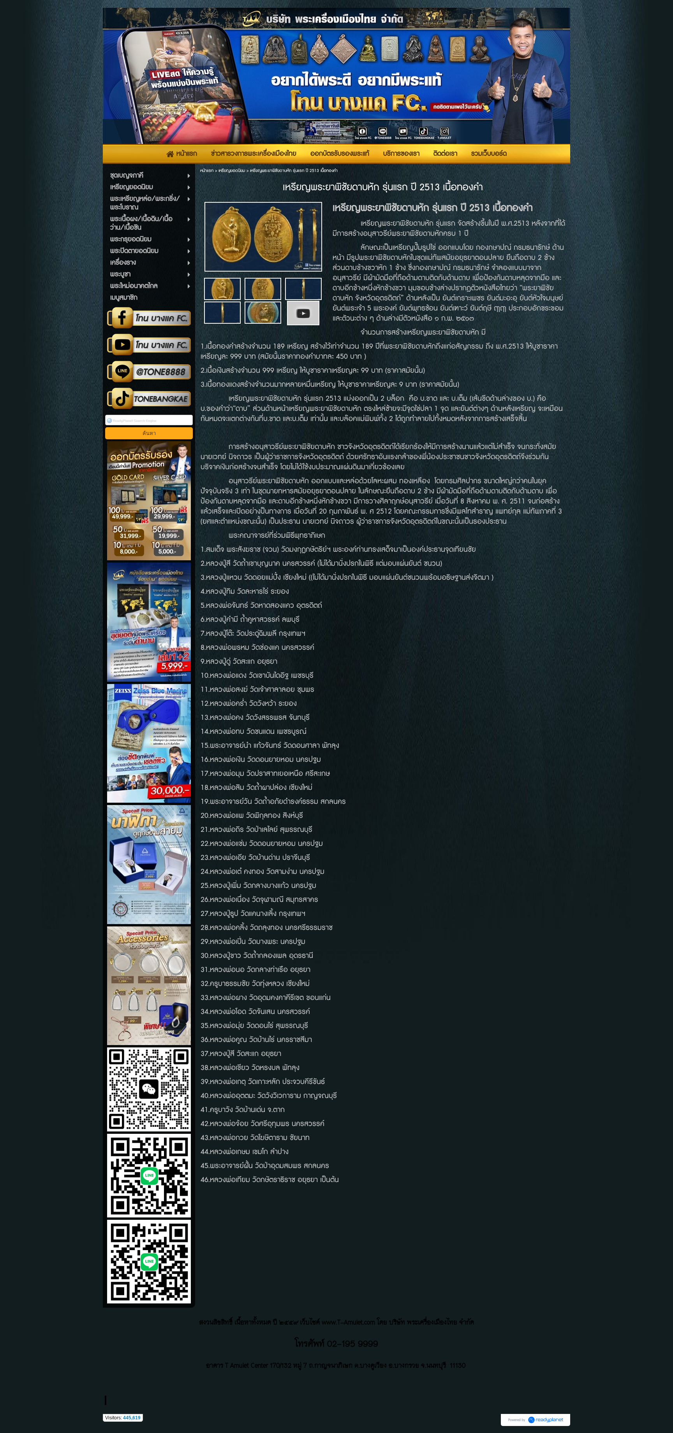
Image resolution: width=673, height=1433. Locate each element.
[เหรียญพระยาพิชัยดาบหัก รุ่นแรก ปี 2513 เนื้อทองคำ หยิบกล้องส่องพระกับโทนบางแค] (303, 312)
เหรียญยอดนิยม (231, 171)
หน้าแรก (206, 171)
